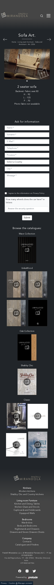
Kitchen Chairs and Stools (27, 507)
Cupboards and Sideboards (27, 510)
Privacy (4, 583)
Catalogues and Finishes (27, 545)
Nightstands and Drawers (27, 529)
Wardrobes (27, 523)
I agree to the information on (26, 193)
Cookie (12, 583)
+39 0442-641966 (27, 563)
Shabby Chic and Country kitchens (27, 494)
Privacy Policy (38, 193)
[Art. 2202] (5, 39)
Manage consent (25, 583)
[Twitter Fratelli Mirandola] (34, 570)
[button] (27, 80)
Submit (27, 218)
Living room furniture (26, 42)
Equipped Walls (27, 513)
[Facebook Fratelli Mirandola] (19, 570)
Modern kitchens (27, 491)
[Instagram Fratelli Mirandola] (27, 570)
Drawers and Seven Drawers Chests (27, 532)
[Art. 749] (49, 39)
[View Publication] (27, 250)
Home (14, 42)
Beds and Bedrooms (27, 526)
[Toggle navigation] (48, 15)
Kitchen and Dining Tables (27, 504)
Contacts (27, 542)
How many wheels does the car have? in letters (25, 201)
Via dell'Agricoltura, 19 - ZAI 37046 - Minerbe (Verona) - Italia (27, 559)
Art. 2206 (31, 44)
